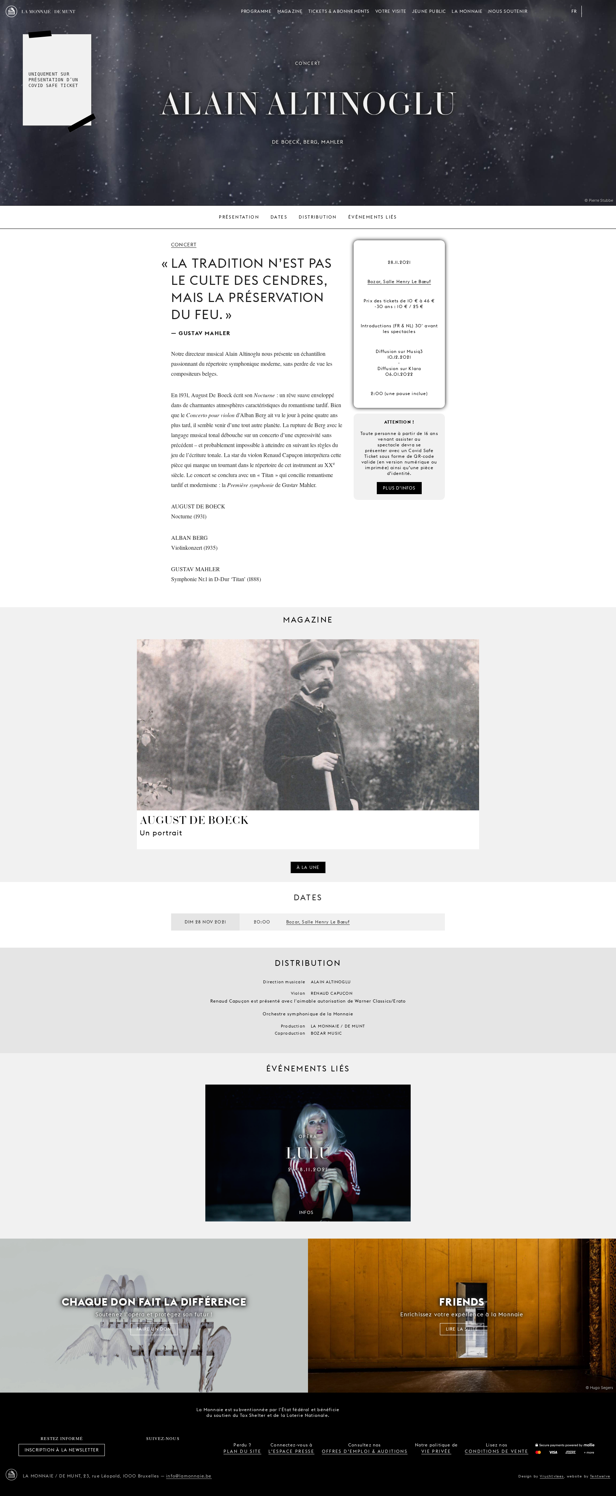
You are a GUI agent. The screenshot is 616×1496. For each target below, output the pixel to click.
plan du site (242, 1451)
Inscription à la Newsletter (62, 1450)
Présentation (239, 217)
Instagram (139, 1450)
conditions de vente (496, 1451)
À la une (308, 867)
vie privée (436, 1451)
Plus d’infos (399, 488)
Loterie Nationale (395, 1412)
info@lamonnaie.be (188, 1476)
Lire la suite (462, 1329)
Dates (279, 217)
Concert (183, 244)
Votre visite (390, 11)
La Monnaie (467, 11)
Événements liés (372, 217)
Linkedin (202, 1450)
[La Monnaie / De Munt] (11, 1474)
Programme (256, 11)
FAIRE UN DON (154, 1329)
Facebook (123, 1450)
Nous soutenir (508, 11)
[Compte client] (590, 11)
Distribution (318, 217)
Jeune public (429, 11)
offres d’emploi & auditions (365, 1451)
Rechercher (604, 11)
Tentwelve (600, 1476)
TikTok (155, 1450)
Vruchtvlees (552, 1476)
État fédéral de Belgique (355, 1411)
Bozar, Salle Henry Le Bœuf (399, 281)
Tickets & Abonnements (338, 11)
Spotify (186, 1450)
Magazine (290, 11)
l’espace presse (291, 1451)
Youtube (170, 1450)
